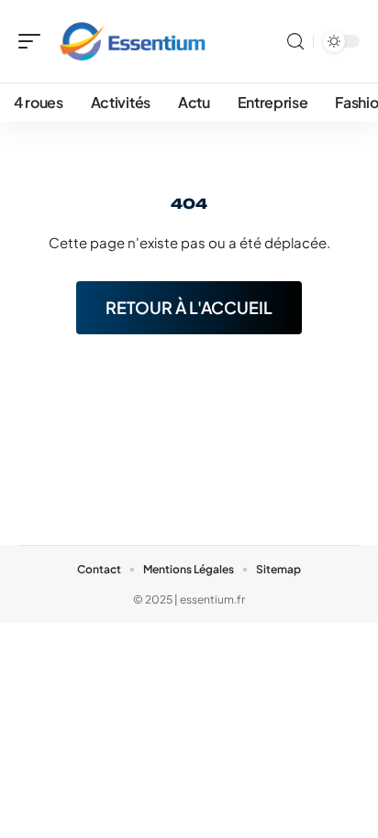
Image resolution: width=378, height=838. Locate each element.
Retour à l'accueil (189, 307)
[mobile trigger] (34, 41)
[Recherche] (295, 41)
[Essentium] (132, 41)
